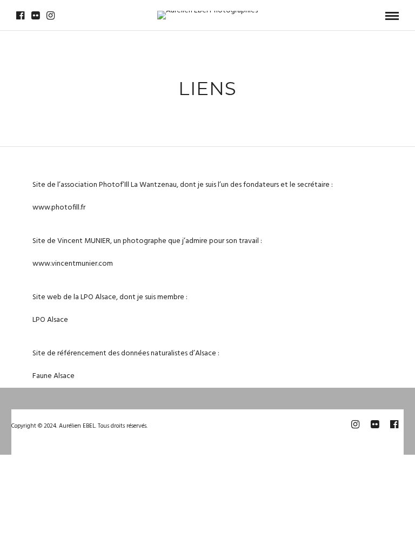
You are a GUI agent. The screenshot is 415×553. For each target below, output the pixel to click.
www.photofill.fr (58, 207)
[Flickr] (35, 16)
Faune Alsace (53, 376)
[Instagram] (50, 16)
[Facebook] (20, 16)
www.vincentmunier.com (72, 264)
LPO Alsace (50, 320)
